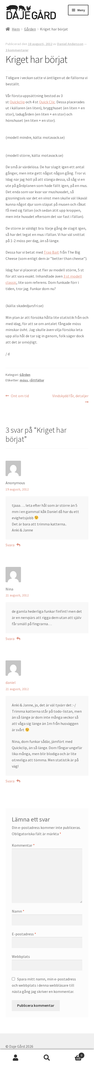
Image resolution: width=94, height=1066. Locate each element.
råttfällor (37, 380)
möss (24, 380)
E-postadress (24, 934)
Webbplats (21, 956)
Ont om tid (20, 396)
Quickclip (17, 101)
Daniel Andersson (70, 44)
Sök (47, 1058)
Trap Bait (51, 252)
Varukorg (72, 1053)
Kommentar (23, 845)
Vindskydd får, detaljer (70, 398)
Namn (18, 911)
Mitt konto (15, 1058)
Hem (16, 29)
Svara (10, 544)
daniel (11, 682)
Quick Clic (47, 101)
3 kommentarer (17, 50)
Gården (30, 29)
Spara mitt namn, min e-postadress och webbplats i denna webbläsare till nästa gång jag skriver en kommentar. (44, 985)
